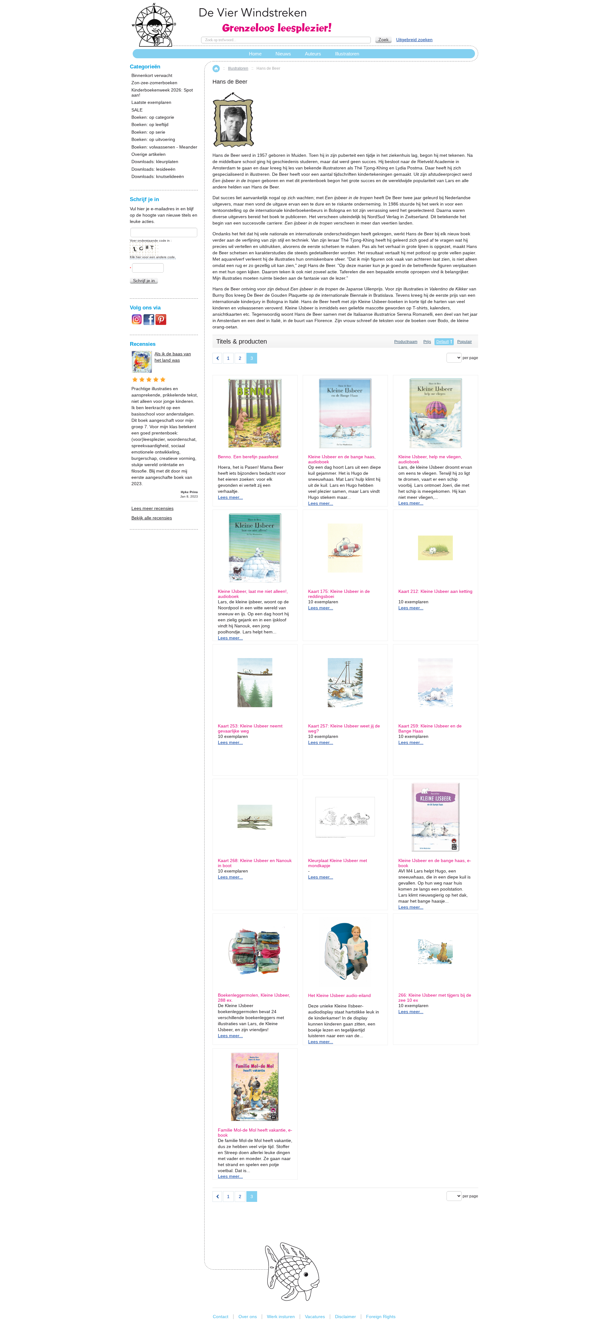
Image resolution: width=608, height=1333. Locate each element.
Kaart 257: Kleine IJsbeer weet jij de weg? (344, 728)
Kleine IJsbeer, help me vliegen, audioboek (430, 459)
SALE (136, 110)
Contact (220, 1316)
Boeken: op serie (148, 132)
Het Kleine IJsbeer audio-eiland (339, 995)
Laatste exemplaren (151, 102)
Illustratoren (238, 68)
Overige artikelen (148, 154)
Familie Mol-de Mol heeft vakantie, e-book (255, 1132)
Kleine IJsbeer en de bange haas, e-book (434, 863)
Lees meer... (230, 497)
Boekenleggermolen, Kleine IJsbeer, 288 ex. (254, 997)
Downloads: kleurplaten (154, 161)
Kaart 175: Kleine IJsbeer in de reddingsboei (339, 594)
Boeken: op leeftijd (149, 124)
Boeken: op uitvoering (153, 139)
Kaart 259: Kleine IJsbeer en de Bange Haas (430, 728)
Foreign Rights (381, 1316)
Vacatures (315, 1316)
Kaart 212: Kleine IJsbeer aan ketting (435, 591)
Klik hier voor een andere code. (153, 257)
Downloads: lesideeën (153, 169)
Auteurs (313, 53)
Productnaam (405, 342)
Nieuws (283, 53)
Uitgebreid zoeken (414, 39)
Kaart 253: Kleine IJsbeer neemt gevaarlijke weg (250, 728)
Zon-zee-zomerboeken (154, 82)
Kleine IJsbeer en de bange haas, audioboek (342, 459)
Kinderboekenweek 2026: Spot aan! (162, 92)
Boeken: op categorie (152, 117)
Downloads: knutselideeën (157, 176)
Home (216, 68)
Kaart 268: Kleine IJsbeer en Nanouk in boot (255, 863)
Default (442, 342)
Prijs (427, 342)
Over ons (247, 1316)
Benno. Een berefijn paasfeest (248, 456)
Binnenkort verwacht (151, 75)
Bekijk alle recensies (151, 517)
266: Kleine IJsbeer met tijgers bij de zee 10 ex (434, 997)
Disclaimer (345, 1316)
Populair (464, 342)
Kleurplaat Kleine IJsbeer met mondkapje (337, 863)
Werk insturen (281, 1316)
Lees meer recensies (152, 508)
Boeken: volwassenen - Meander (164, 147)
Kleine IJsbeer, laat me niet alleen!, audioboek (253, 594)
